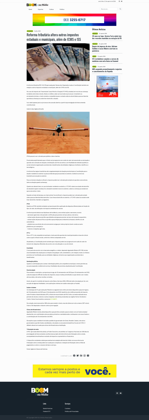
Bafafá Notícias (47, 408)
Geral (30, 9)
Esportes (40, 9)
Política (62, 9)
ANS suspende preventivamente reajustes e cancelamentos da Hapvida (107, 70)
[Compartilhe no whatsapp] (84, 355)
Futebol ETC (47, 411)
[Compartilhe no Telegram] (88, 355)
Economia (30, 31)
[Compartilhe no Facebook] (74, 355)
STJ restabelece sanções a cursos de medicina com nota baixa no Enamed (105, 60)
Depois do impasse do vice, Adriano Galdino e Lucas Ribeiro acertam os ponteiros (105, 48)
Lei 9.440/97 (53, 299)
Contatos (67, 408)
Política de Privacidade (71, 411)
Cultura (51, 9)
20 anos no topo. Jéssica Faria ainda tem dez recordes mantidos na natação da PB (106, 37)
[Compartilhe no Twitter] (77, 355)
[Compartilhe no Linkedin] (81, 355)
